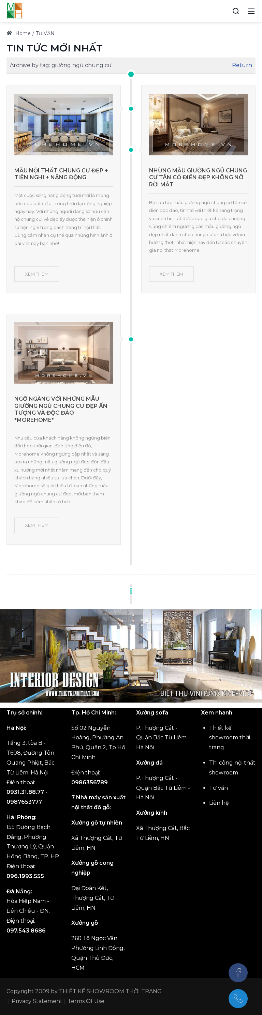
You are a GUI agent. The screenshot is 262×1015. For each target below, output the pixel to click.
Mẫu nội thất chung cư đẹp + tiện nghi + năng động (61, 174)
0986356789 (89, 782)
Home (22, 33)
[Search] (236, 11)
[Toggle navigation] (251, 11)
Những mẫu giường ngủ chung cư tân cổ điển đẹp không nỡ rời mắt (198, 177)
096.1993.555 (25, 876)
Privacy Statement (37, 1001)
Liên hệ (219, 803)
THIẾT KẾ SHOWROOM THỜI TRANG (110, 991)
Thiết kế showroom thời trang (229, 738)
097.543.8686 (26, 930)
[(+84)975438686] (238, 998)
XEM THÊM (36, 274)
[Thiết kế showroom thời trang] (14, 10)
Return (242, 65)
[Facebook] (238, 972)
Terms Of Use (86, 1001)
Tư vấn (218, 788)
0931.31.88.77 (25, 792)
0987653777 (24, 802)
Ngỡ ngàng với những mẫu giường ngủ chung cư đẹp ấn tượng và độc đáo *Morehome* (60, 409)
